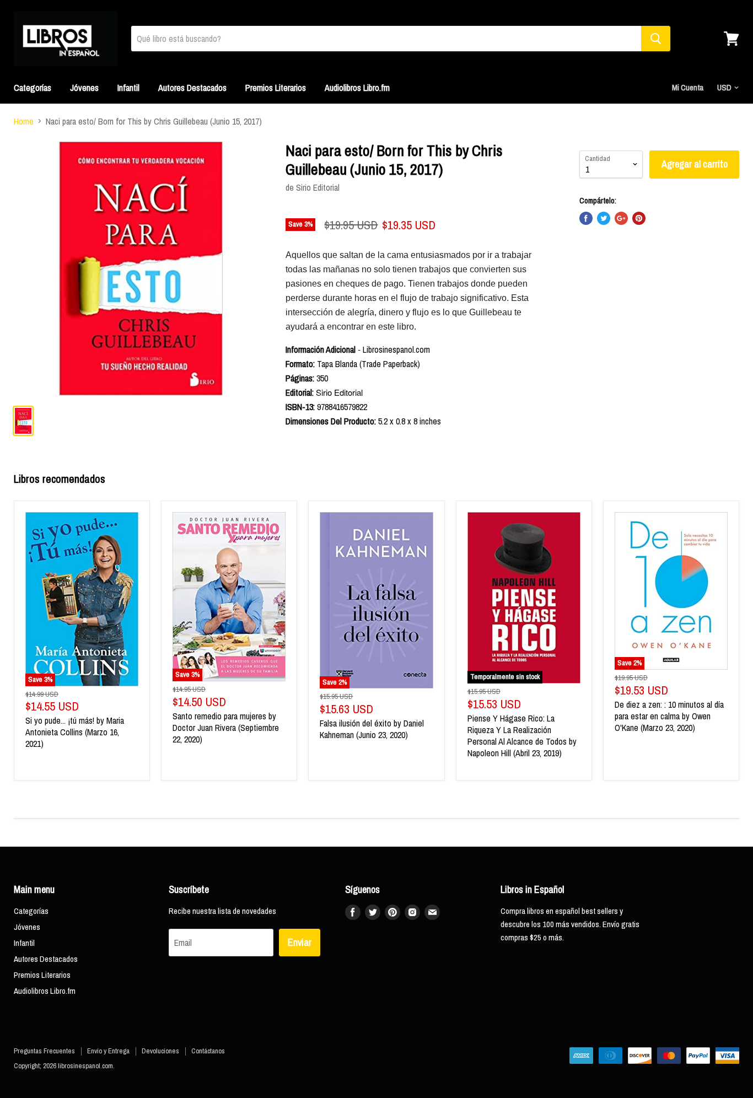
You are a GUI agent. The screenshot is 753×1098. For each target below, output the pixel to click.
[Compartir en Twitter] (603, 218)
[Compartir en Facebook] (586, 218)
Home (24, 121)
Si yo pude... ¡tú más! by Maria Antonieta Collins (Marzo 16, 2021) (74, 732)
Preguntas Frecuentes (44, 1051)
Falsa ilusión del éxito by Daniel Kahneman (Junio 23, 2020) (372, 729)
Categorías (32, 88)
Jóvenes (84, 88)
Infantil (128, 88)
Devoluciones (160, 1051)
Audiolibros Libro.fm (357, 88)
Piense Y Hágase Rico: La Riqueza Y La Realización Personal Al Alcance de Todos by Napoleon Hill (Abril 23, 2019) (522, 735)
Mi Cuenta (687, 87)
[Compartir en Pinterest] (639, 218)
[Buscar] (655, 38)
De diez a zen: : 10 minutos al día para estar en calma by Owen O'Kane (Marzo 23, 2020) (669, 716)
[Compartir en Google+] (621, 218)
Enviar (299, 942)
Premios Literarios (275, 88)
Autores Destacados (192, 88)
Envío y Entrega (108, 1051)
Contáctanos (208, 1051)
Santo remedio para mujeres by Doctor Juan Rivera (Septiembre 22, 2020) (226, 727)
